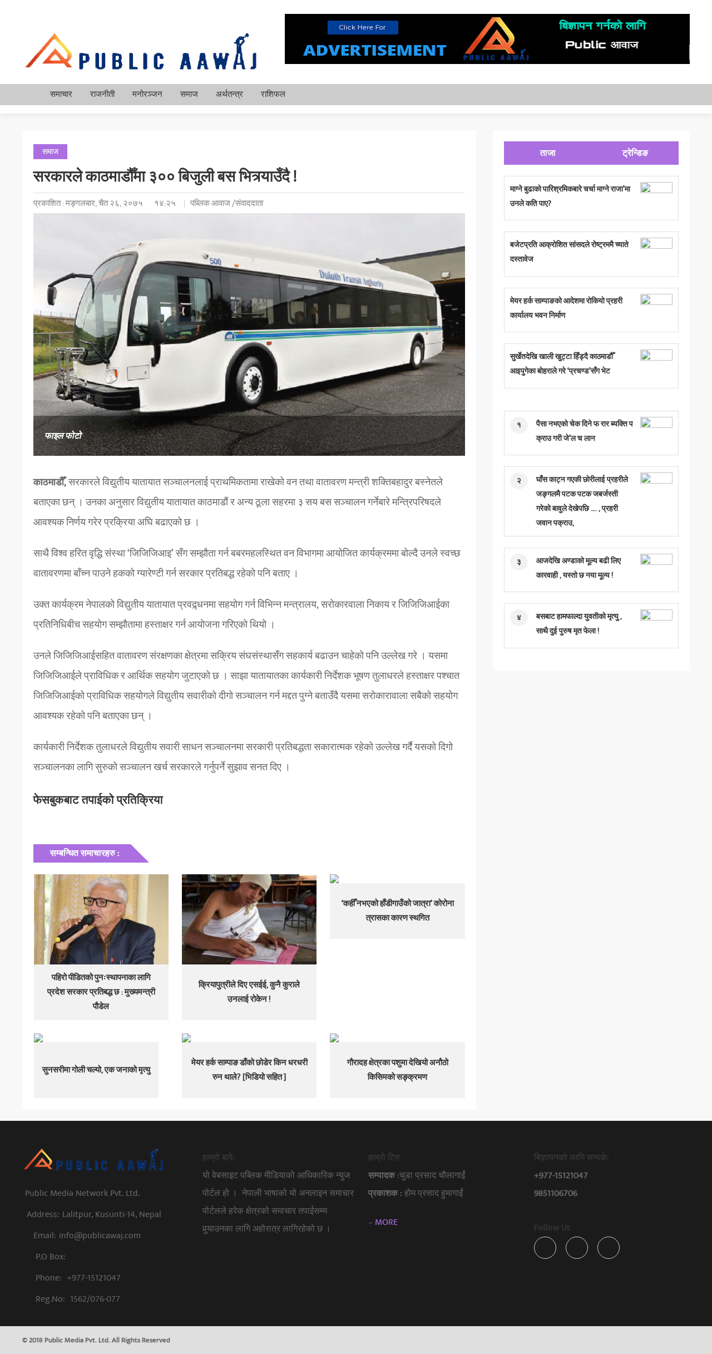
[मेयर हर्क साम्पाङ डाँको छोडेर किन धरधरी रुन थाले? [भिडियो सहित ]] (249, 1037)
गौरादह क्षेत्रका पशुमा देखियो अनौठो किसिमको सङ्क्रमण (397, 1070)
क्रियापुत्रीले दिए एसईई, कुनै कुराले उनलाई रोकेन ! (249, 992)
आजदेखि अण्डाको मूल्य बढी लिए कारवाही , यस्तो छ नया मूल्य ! (578, 568)
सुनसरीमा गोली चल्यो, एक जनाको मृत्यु (96, 1070)
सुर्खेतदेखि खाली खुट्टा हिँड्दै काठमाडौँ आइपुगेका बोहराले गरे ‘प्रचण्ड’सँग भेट (561, 363)
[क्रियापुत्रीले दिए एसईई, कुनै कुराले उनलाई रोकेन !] (249, 919)
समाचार (61, 94)
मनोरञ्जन (147, 94)
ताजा (548, 153)
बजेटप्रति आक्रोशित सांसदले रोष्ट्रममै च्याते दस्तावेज (569, 251)
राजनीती (102, 94)
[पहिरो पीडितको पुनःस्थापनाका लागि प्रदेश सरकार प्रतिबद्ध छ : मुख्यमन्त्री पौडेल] (101, 919)
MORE (386, 1222)
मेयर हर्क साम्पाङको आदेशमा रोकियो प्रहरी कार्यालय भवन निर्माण (566, 308)
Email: (87, 1235)
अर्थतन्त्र (229, 94)
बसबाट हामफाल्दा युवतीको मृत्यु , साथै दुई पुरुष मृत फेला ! (579, 623)
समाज (189, 94)
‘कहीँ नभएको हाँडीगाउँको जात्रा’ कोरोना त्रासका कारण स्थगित (398, 911)
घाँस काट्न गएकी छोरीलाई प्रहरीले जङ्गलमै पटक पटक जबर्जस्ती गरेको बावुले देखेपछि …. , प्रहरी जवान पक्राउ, (582, 501)
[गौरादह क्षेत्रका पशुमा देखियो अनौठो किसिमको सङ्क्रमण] (397, 1037)
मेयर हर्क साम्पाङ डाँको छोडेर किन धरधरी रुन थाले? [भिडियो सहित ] (249, 1070)
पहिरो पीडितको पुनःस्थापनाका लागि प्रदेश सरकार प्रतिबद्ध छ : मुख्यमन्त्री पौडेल (101, 992)
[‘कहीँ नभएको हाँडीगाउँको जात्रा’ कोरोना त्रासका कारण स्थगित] (397, 878)
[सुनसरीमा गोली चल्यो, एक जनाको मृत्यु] (101, 1037)
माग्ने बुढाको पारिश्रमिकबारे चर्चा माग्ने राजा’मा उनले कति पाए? (570, 196)
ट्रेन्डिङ (635, 153)
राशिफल (273, 94)
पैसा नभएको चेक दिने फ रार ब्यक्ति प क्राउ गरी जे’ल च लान (584, 431)
